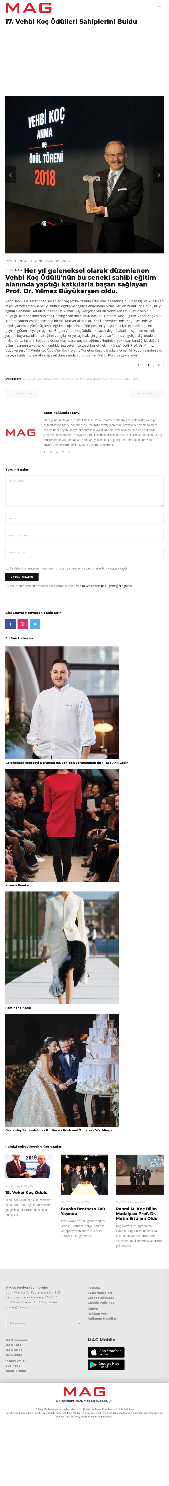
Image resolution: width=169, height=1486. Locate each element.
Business (12, 1366)
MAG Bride (14, 1350)
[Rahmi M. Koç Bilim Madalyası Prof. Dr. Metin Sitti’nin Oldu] (140, 1175)
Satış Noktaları (100, 1293)
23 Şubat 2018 (57, 261)
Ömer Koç (66, 378)
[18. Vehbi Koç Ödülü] (29, 1166)
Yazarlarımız (15, 1371)
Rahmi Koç (83, 378)
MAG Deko (13, 1355)
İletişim (94, 1288)
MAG (18, 270)
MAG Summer (16, 1340)
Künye (93, 1309)
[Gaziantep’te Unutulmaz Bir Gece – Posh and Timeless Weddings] (62, 1070)
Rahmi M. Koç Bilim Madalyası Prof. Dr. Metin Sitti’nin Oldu (136, 1214)
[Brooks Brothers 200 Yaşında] (84, 1175)
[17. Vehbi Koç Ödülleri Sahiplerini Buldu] (20, 432)
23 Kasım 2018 (136, 1202)
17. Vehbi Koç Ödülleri (40, 378)
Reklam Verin (98, 1313)
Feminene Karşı (18, 1008)
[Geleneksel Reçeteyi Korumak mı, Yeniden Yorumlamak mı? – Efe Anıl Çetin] (62, 702)
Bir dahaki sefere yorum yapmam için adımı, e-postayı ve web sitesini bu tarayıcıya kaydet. (69, 568)
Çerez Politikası (101, 1298)
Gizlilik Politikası (101, 1303)
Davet (10, 261)
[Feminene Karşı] (62, 947)
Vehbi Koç (100, 378)
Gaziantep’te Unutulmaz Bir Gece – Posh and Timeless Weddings (58, 1130)
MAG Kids (13, 1345)
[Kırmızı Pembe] (62, 825)
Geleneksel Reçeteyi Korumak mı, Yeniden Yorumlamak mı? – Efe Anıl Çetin (66, 763)
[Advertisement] (84, 58)
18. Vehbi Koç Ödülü (26, 1192)
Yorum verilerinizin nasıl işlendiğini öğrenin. (104, 586)
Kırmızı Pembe (17, 885)
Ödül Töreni (30, 261)
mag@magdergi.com (24, 1307)
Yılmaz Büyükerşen (123, 378)
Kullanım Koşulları (103, 1318)
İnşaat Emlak (16, 1361)
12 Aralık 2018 (81, 1202)
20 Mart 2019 (25, 1185)
